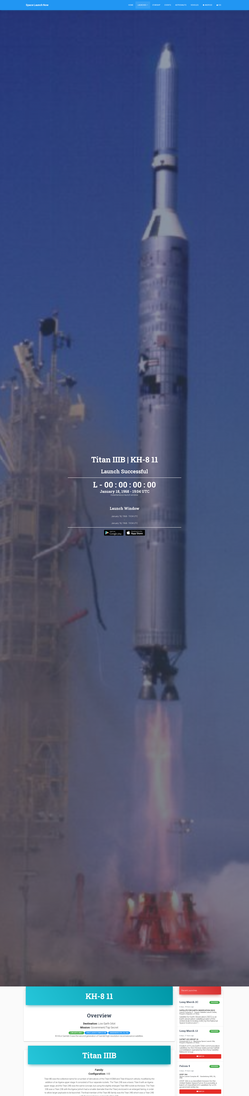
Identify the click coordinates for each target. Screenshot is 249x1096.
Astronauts (180, 5)
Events (168, 5)
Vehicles (194, 5)
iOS (219, 5)
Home (130, 5)
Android (208, 5)
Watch (201, 1056)
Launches (142, 5)
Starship (156, 5)
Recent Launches (189, 990)
